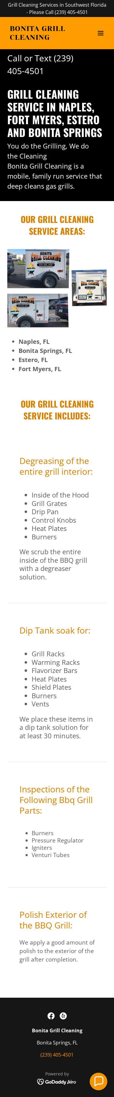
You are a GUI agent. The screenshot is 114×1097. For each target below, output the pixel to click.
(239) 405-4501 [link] (57, 1054)
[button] (101, 33)
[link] (42, 38)
